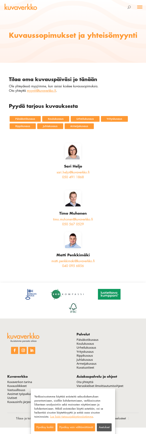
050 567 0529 (73, 224)
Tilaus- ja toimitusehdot (29, 418)
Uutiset (12, 398)
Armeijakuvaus (79, 126)
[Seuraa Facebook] (14, 350)
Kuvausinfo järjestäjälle (22, 402)
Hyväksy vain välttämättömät (76, 427)
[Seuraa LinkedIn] (31, 350)
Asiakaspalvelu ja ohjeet (97, 376)
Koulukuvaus (56, 118)
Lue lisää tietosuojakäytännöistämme (71, 416)
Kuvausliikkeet (17, 386)
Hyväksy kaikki (45, 427)
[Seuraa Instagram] (23, 350)
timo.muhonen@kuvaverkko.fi (73, 219)
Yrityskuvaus (114, 118)
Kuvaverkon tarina (19, 382)
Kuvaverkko (17, 376)
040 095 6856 (73, 266)
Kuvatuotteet (85, 367)
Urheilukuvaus (85, 118)
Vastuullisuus (16, 390)
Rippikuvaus (22, 126)
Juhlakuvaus (50, 126)
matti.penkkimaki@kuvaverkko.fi (73, 261)
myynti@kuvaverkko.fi (41, 90)
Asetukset (104, 427)
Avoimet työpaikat (19, 394)
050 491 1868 (73, 177)
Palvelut (83, 334)
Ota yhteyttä (85, 382)
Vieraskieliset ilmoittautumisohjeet (100, 386)
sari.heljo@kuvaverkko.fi (73, 172)
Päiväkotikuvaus (25, 118)
